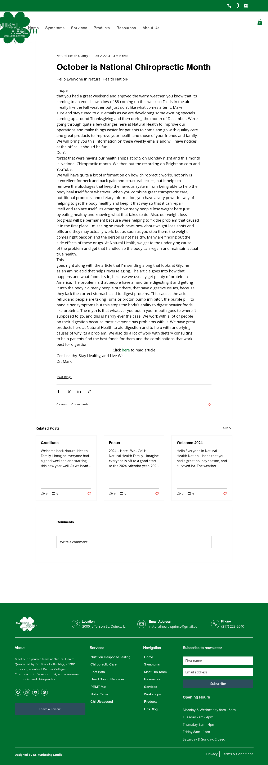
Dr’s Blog (151, 709)
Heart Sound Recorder (107, 679)
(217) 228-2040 (232, 626)
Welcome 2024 (190, 443)
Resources (152, 679)
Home (148, 657)
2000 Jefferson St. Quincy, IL (103, 626)
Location (88, 621)
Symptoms (152, 664)
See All (227, 428)
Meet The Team (155, 672)
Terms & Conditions (237, 754)
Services (150, 687)
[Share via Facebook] (59, 391)
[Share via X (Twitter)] (69, 391)
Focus (114, 443)
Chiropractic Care (103, 664)
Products (150, 702)
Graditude (50, 443)
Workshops (152, 694)
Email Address (160, 621)
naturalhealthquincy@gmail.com (175, 626)
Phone (226, 621)
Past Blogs (64, 377)
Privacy (212, 754)
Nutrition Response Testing (110, 657)
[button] (151, 27)
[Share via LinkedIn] (79, 391)
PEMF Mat (98, 687)
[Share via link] (89, 391)
